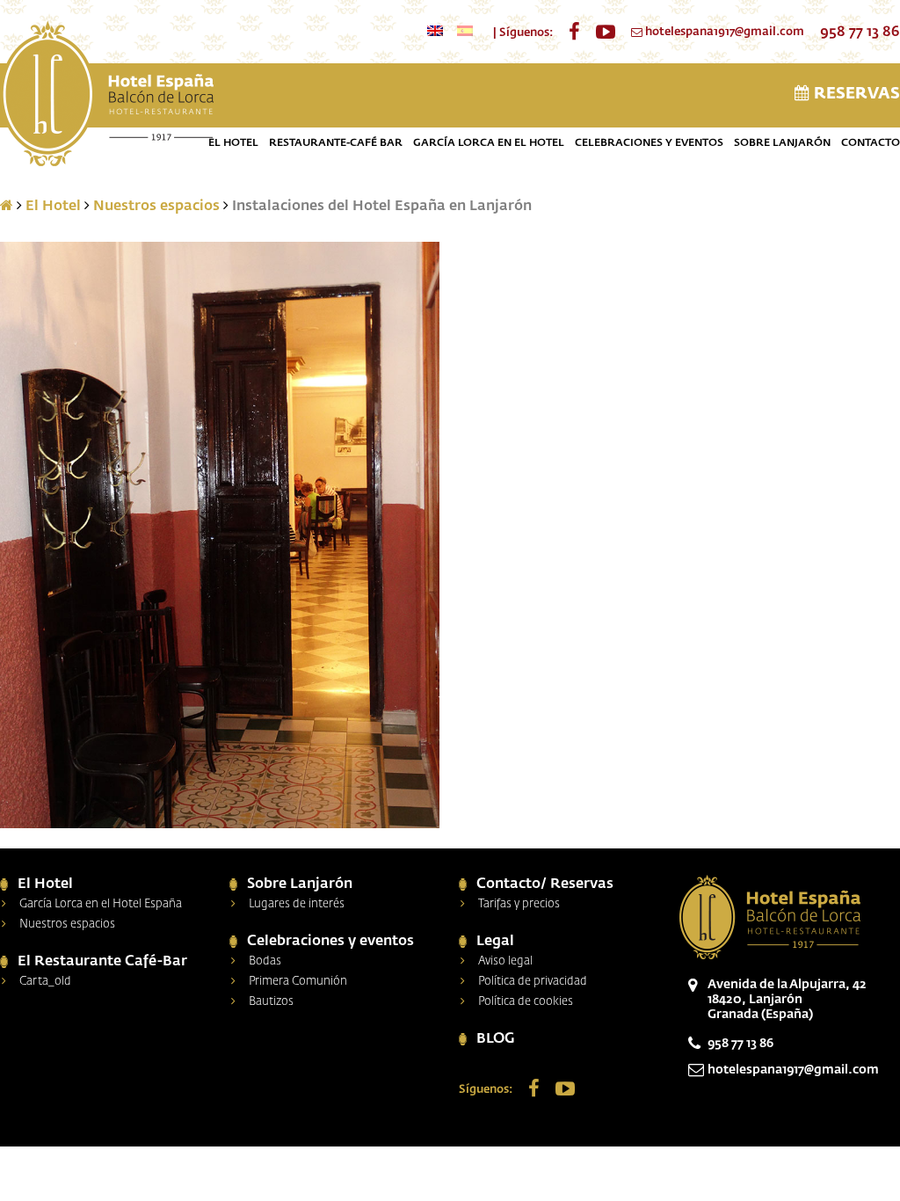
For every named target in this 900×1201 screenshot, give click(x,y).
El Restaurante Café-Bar (102, 962)
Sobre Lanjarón (782, 143)
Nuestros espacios (156, 207)
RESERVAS (854, 94)
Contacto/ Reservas (544, 884)
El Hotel (233, 143)
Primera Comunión (298, 981)
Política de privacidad (532, 981)
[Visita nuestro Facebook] (574, 32)
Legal (495, 942)
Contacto (870, 143)
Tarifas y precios (519, 904)
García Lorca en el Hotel (488, 143)
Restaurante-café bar (336, 143)
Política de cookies (525, 1002)
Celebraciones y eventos (649, 143)
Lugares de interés (297, 904)
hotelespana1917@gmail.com (724, 32)
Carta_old (45, 981)
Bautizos (271, 1002)
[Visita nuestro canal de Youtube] (605, 32)
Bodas (265, 961)
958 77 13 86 (860, 32)
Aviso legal (505, 961)
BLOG (495, 1039)
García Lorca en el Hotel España (100, 904)
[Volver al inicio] (107, 95)
